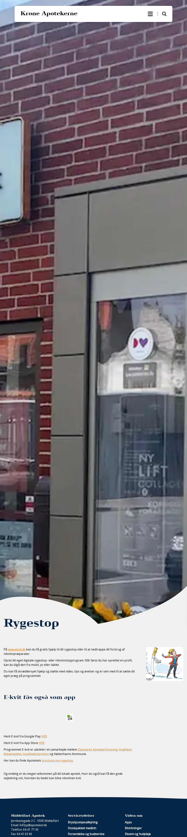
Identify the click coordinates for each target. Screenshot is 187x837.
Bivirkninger (133, 828)
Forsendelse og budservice (86, 834)
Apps (128, 822)
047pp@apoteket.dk (33, 825)
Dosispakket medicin (82, 828)
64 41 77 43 (30, 829)
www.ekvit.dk (17, 649)
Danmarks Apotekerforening (98, 749)
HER (44, 736)
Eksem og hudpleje (138, 834)
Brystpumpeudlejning (83, 822)
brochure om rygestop (57, 760)
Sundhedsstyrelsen (36, 754)
